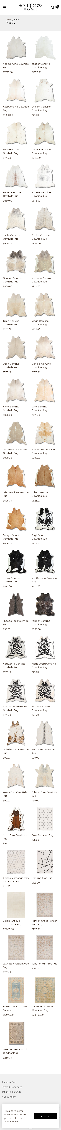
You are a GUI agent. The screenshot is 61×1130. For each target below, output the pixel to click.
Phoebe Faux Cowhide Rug (16, 622)
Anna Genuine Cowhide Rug (11, 408)
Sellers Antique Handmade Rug (12, 922)
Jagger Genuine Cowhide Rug (41, 65)
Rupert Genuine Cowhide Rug (12, 194)
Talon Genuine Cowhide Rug (11, 322)
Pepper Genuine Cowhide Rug (41, 622)
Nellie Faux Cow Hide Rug (15, 836)
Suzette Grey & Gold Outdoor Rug (15, 1051)
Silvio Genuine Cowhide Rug (11, 151)
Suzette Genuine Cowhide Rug (41, 194)
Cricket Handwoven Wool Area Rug (43, 1008)
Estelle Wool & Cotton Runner (15, 1008)
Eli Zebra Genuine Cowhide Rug (41, 708)
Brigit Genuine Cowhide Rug (40, 537)
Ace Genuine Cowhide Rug (16, 65)
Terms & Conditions (12, 1087)
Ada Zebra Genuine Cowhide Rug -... (14, 665)
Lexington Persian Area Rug (16, 965)
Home (8, 19)
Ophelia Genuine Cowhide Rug (41, 365)
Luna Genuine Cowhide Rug (39, 408)
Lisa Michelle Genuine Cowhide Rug (15, 451)
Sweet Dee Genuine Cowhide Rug (43, 451)
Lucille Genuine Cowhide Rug (11, 237)
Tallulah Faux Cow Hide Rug (45, 794)
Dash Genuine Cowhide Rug (11, 365)
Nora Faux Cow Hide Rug (43, 751)
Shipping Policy (9, 1082)
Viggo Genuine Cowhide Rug (40, 322)
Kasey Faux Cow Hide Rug (15, 794)
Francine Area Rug (42, 878)
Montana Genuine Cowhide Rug (42, 279)
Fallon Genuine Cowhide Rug (40, 494)
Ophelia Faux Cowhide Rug (16, 751)
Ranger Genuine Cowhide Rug (12, 537)
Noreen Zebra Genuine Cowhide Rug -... (16, 708)
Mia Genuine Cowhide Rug (44, 579)
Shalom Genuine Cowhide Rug (41, 108)
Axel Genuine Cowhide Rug (16, 108)
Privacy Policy (8, 1097)
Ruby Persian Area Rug (44, 963)
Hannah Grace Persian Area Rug (44, 922)
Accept (45, 1116)
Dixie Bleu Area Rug (42, 835)
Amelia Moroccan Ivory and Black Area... (16, 879)
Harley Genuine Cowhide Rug (11, 579)
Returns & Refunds (11, 1092)
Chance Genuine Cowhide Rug (13, 279)
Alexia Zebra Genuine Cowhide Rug (44, 665)
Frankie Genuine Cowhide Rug (41, 237)
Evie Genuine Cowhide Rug (16, 494)
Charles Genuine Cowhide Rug (41, 151)
